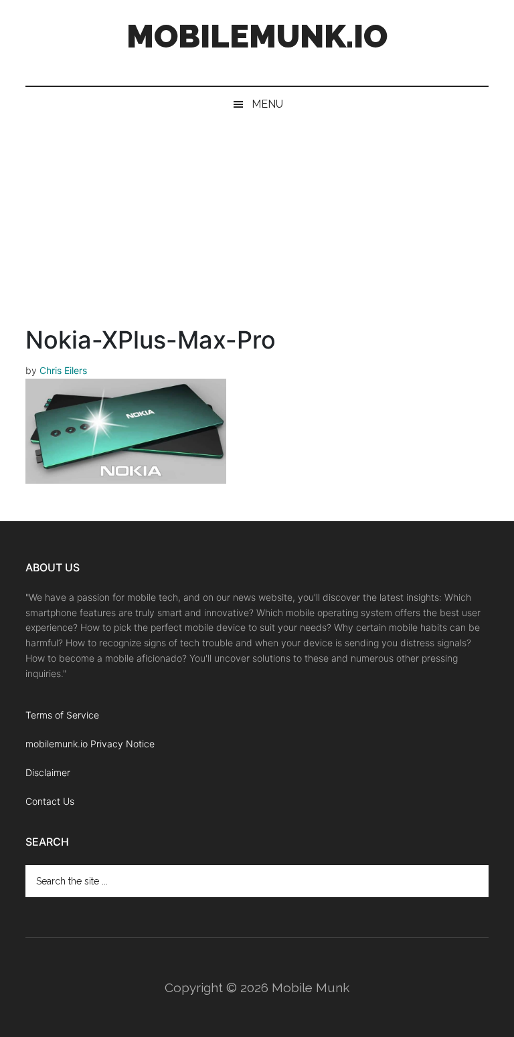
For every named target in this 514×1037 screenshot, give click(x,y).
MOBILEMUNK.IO (257, 36)
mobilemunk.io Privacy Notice (90, 743)
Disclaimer (47, 772)
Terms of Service (62, 715)
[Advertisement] (257, 222)
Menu (267, 104)
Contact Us (49, 801)
